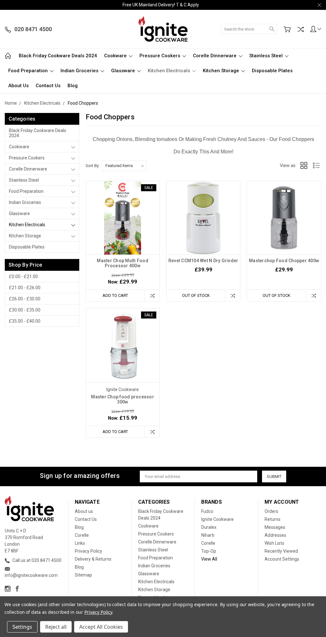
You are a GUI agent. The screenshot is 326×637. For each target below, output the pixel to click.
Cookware (116, 56)
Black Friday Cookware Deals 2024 (58, 56)
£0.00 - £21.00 (23, 276)
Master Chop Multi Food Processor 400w (122, 263)
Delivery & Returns (93, 559)
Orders (271, 511)
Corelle (82, 535)
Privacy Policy (88, 551)
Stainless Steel (266, 56)
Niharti (207, 535)
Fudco (207, 511)
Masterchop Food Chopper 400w (284, 260)
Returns (272, 519)
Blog (72, 85)
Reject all (56, 626)
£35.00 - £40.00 (24, 321)
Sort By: (93, 165)
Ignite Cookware (217, 519)
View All (209, 559)
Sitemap (83, 575)
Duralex (208, 527)
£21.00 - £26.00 (24, 287)
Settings (22, 626)
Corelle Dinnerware (215, 56)
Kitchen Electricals (169, 71)
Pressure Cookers (160, 56)
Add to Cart (115, 295)
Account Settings (282, 559)
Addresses (275, 535)
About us (18, 85)
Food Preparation (28, 71)
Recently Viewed (281, 551)
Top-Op (208, 551)
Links (80, 543)
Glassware (123, 71)
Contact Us (48, 85)
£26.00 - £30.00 (24, 298)
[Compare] (300, 29)
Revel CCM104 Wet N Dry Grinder (203, 260)
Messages (275, 527)
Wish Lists (274, 543)
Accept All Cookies (101, 626)
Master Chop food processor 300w (122, 399)
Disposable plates (272, 71)
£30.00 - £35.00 (24, 309)
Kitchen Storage (221, 71)
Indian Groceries (80, 71)
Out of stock (196, 295)
